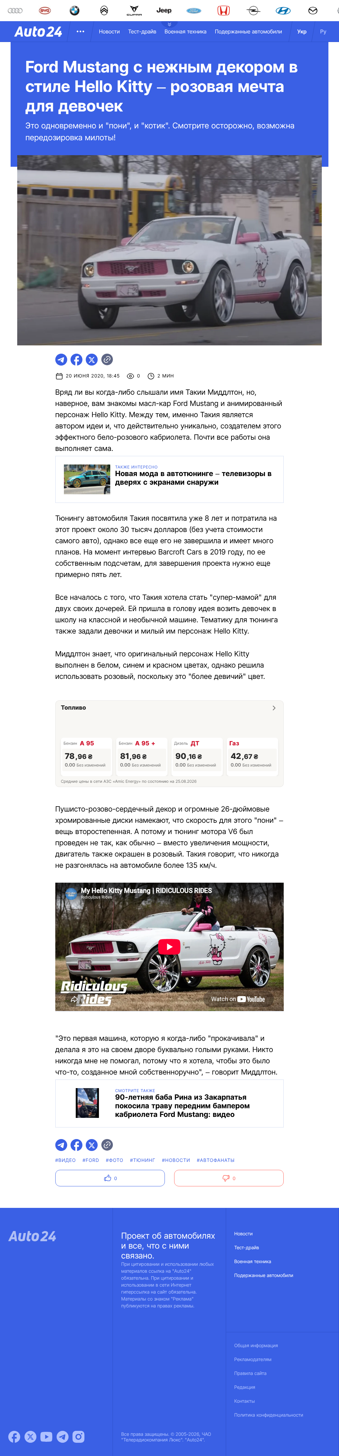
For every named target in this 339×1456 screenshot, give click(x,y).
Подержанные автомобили (248, 31)
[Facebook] (14, 1437)
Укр (302, 31)
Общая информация (256, 1345)
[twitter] (92, 360)
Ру (323, 31)
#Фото (114, 1160)
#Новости (176, 1160)
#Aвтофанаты (216, 1160)
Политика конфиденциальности (268, 1415)
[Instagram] (78, 1437)
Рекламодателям (253, 1359)
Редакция (244, 1387)
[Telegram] (63, 1437)
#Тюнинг (143, 1160)
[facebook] (76, 360)
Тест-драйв (142, 31)
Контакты (244, 1401)
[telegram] (61, 360)
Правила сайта (250, 1373)
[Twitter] (30, 1437)
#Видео (65, 1160)
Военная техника (186, 31)
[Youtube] (46, 1437)
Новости (109, 31)
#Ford (90, 1160)
